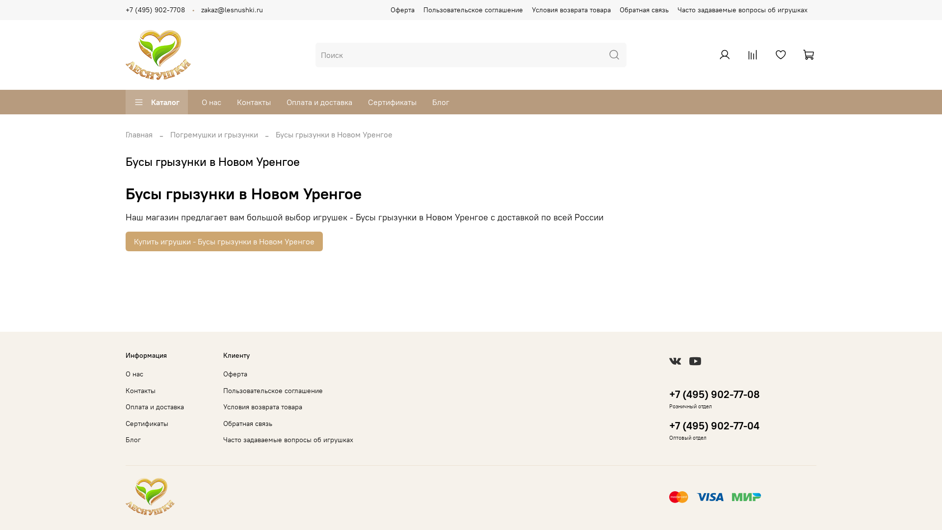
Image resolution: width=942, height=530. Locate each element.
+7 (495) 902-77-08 (714, 394)
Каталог (165, 102)
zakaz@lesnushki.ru (232, 9)
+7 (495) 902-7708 (155, 9)
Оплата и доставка (319, 102)
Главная (139, 134)
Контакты (254, 102)
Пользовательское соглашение (473, 9)
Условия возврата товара (571, 9)
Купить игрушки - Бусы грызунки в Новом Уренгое (224, 241)
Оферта (403, 9)
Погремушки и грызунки (214, 134)
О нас (211, 102)
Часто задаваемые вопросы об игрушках (743, 9)
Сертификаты (392, 102)
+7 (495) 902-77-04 (714, 425)
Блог (440, 102)
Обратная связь (644, 9)
